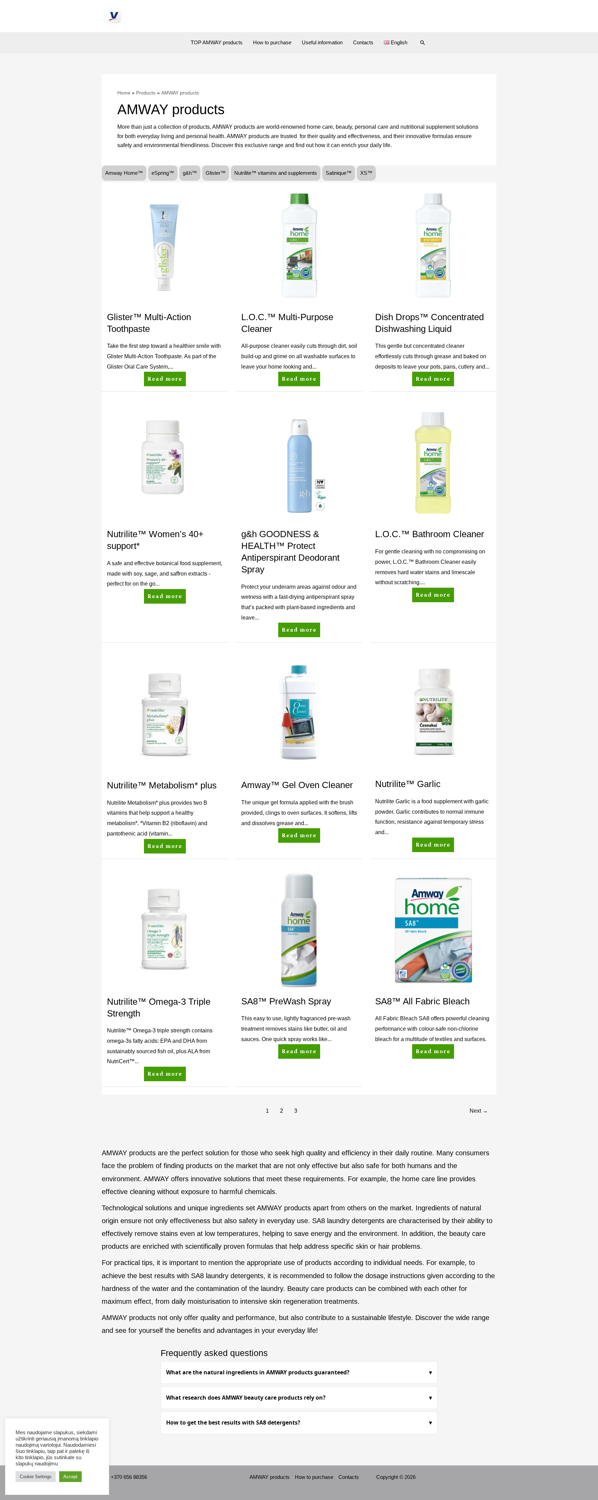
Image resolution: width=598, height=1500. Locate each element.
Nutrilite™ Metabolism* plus (162, 785)
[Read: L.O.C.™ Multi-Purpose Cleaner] (299, 245)
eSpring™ (163, 173)
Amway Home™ (124, 173)
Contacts (363, 42)
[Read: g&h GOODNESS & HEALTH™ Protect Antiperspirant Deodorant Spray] (299, 462)
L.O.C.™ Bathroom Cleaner (429, 534)
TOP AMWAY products (217, 42)
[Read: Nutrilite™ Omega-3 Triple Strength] (165, 929)
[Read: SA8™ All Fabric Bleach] (433, 929)
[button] (422, 42)
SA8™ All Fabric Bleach (422, 1001)
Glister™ (216, 173)
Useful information (322, 42)
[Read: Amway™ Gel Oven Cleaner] (299, 713)
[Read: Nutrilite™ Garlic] (433, 713)
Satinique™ (339, 173)
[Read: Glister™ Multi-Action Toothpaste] (165, 245)
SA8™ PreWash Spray (286, 1001)
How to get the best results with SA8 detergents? (233, 1422)
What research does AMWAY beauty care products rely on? (246, 1397)
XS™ (366, 173)
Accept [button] (70, 1476)
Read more (165, 377)
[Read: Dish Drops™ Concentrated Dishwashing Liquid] (433, 245)
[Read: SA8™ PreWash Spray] (299, 929)
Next (479, 1111)
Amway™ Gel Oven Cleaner (297, 785)
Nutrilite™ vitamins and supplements (275, 173)
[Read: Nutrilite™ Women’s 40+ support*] (165, 462)
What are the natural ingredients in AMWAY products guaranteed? (258, 1372)
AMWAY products (270, 1477)
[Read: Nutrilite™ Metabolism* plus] (165, 713)
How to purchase (272, 42)
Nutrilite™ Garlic (408, 784)
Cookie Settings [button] (36, 1476)
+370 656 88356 (129, 1477)
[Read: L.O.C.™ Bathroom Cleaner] (433, 462)
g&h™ (190, 173)
